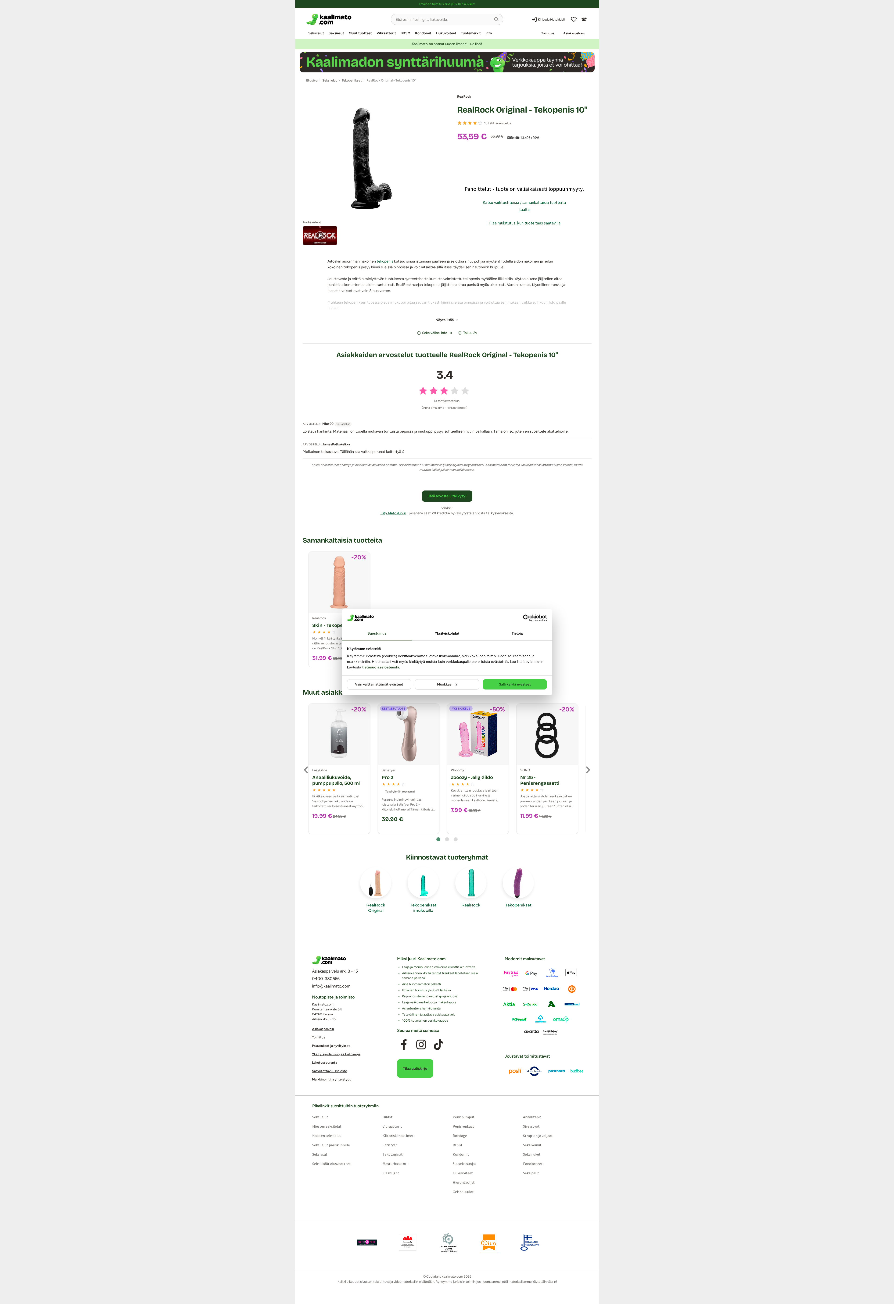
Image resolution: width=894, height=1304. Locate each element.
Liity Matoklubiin (393, 513)
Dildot (387, 1116)
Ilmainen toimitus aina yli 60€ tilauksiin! (447, 4)
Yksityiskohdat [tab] (447, 633)
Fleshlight (390, 1172)
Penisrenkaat (463, 1126)
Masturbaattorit (395, 1163)
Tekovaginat (392, 1154)
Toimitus (547, 33)
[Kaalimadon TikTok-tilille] (438, 1044)
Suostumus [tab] (376, 633)
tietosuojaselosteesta (380, 667)
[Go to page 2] (447, 839)
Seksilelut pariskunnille (331, 1144)
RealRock (464, 97)
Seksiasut (336, 33)
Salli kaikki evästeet (515, 684)
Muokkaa (444, 684)
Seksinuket (532, 1154)
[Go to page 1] (438, 839)
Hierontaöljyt (464, 1182)
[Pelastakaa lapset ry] (367, 1242)
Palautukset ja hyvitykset (331, 1046)
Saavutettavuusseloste (329, 1071)
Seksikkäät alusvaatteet (331, 1163)
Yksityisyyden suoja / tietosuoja (336, 1054)
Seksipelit (531, 1172)
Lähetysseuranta (324, 1063)
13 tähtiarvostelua (497, 123)
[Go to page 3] (456, 839)
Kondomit (423, 33)
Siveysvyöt (531, 1126)
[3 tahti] (469, 123)
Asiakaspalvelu (574, 33)
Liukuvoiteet (446, 33)
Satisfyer (389, 1144)
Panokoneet (533, 1163)
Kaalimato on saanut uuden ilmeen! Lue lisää (447, 44)
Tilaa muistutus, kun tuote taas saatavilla (524, 223)
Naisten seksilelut (326, 1135)
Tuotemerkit (471, 33)
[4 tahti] (475, 123)
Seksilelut (316, 33)
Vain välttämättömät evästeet (379, 684)
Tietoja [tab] (517, 633)
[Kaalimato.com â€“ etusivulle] (329, 960)
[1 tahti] (459, 123)
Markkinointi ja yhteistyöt (331, 1079)
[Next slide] (587, 769)
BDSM (405, 33)
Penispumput (463, 1116)
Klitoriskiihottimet (397, 1135)
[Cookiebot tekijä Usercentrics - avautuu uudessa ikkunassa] (526, 618)
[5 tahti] (480, 123)
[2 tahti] (464, 123)
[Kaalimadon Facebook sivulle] (403, 1044)
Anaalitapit (532, 1116)
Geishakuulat (463, 1191)
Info (488, 33)
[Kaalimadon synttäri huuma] (447, 62)
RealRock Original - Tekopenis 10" (522, 110)
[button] (496, 19)
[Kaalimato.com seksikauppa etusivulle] (346, 19)
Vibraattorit (386, 33)
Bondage (460, 1135)
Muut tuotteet (360, 33)
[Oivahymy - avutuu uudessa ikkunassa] (489, 1242)
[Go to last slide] (306, 769)
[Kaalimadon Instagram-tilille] (421, 1044)
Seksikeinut (532, 1144)
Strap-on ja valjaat (538, 1135)
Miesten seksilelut (326, 1126)
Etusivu (312, 80)
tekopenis (385, 261)
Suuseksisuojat (464, 1163)
